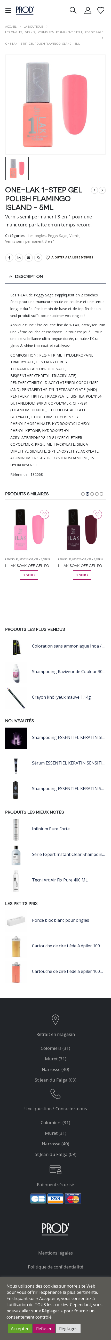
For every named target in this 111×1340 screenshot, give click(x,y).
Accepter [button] (20, 1328)
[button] (10, 10)
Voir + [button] (31, 575)
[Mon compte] (88, 10)
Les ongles (37, 235)
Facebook (9, 258)
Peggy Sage (57, 235)
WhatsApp (38, 258)
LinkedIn (19, 258)
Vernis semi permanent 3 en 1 (30, 241)
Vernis (74, 235)
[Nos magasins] (55, 1021)
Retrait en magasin (55, 1034)
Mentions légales (55, 1253)
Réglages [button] (68, 1328)
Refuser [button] (44, 1328)
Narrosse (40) (55, 1069)
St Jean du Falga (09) (55, 1080)
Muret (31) (55, 1059)
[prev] (94, 190)
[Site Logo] (25, 10)
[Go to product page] (29, 530)
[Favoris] (101, 10)
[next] (102, 190)
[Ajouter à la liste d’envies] (44, 514)
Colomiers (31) (55, 1048)
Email (29, 258)
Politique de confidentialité (55, 1267)
